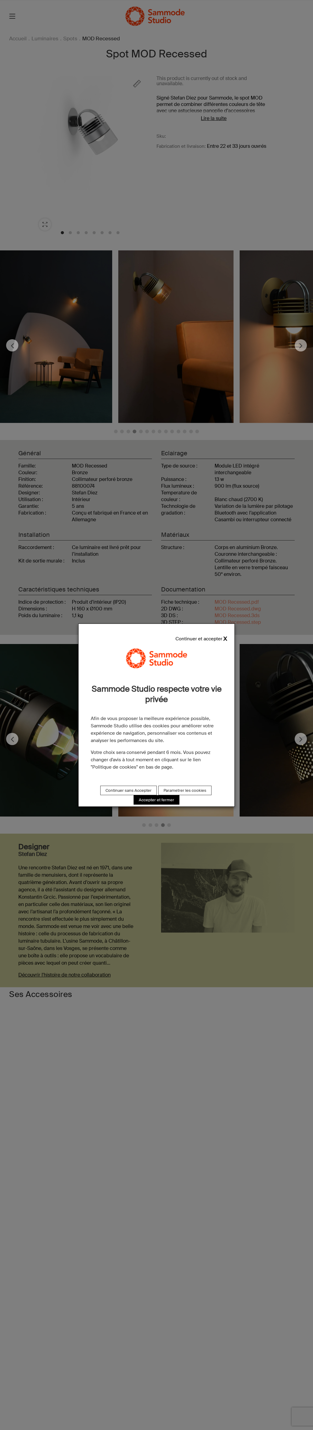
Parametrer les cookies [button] (185, 790)
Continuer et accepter (198, 639)
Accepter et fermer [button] (156, 799)
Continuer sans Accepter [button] (128, 790)
